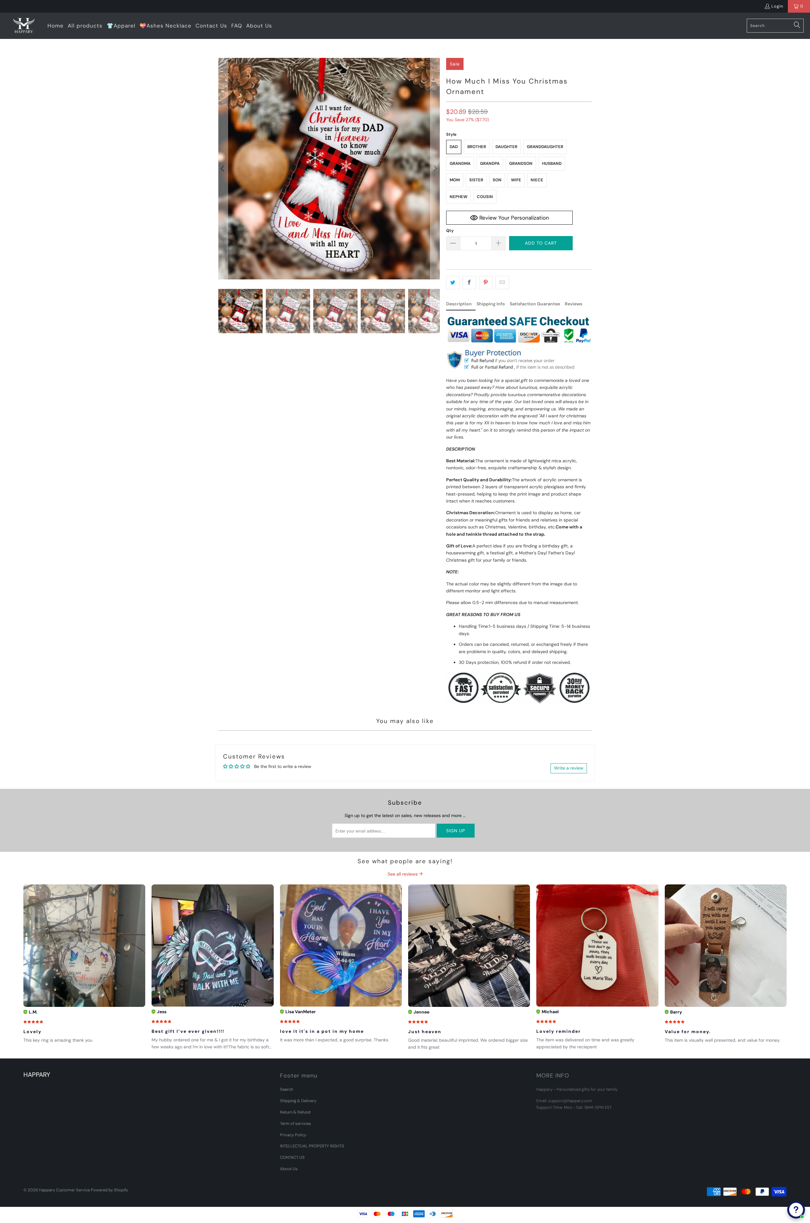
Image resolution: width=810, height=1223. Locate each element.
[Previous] (223, 168)
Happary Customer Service (64, 1190)
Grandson (521, 163)
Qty (450, 230)
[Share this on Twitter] (453, 282)
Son (497, 180)
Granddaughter (545, 146)
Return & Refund (295, 1112)
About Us (289, 1168)
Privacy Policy (293, 1135)
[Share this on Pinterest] (486, 282)
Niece (537, 180)
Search (286, 1089)
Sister (476, 180)
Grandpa (490, 163)
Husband (552, 163)
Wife (516, 180)
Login (777, 6)
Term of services (295, 1123)
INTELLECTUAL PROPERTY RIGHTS (312, 1146)
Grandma (460, 163)
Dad (454, 146)
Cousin (485, 196)
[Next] (435, 168)
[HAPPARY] (23, 26)
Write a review (568, 768)
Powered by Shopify (109, 1190)
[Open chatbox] (796, 1210)
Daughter (506, 146)
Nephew (458, 196)
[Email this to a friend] (502, 282)
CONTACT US (292, 1157)
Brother (476, 146)
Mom (455, 180)
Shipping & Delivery (298, 1100)
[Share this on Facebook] (469, 282)
